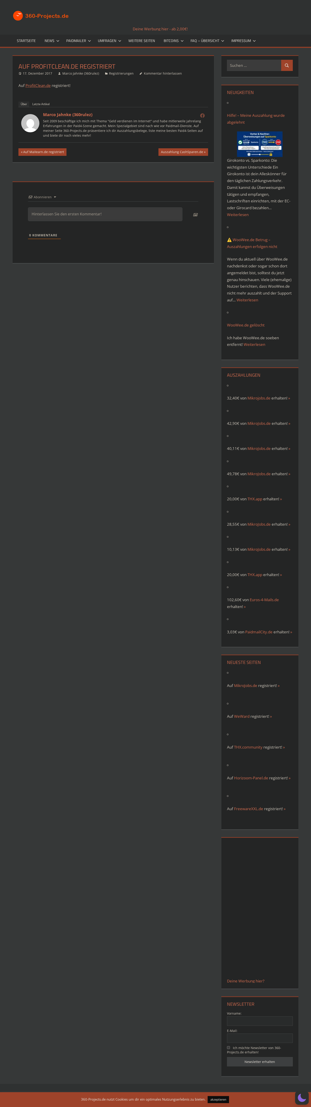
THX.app (254, 498)
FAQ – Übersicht (205, 40)
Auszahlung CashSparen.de (182, 152)
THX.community (248, 747)
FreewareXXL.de (248, 808)
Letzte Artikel (41, 104)
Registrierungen (121, 73)
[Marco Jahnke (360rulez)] (30, 130)
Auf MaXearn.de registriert (43, 152)
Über (24, 104)
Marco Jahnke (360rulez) (80, 73)
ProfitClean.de (38, 85)
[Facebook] (202, 115)
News (49, 40)
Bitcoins (171, 40)
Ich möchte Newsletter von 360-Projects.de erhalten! (254, 1050)
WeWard (242, 716)
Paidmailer (76, 40)
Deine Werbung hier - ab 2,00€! (160, 28)
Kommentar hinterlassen (163, 73)
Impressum (241, 40)
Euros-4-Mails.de (264, 599)
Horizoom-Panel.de (251, 778)
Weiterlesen (238, 214)
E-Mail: (232, 1031)
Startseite (26, 40)
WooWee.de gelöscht (246, 325)
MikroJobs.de (259, 423)
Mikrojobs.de (258, 398)
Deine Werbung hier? (245, 981)
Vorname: (234, 1013)
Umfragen (107, 40)
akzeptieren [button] (218, 1099)
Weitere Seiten (141, 40)
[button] (302, 1098)
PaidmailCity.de (259, 631)
